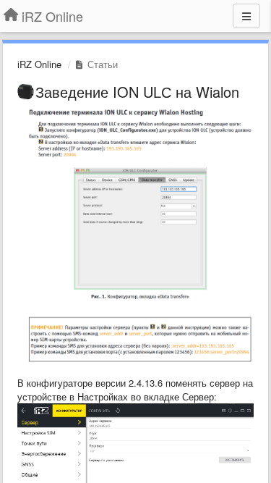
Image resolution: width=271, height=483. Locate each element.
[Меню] (246, 16)
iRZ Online (39, 64)
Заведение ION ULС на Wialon (137, 91)
